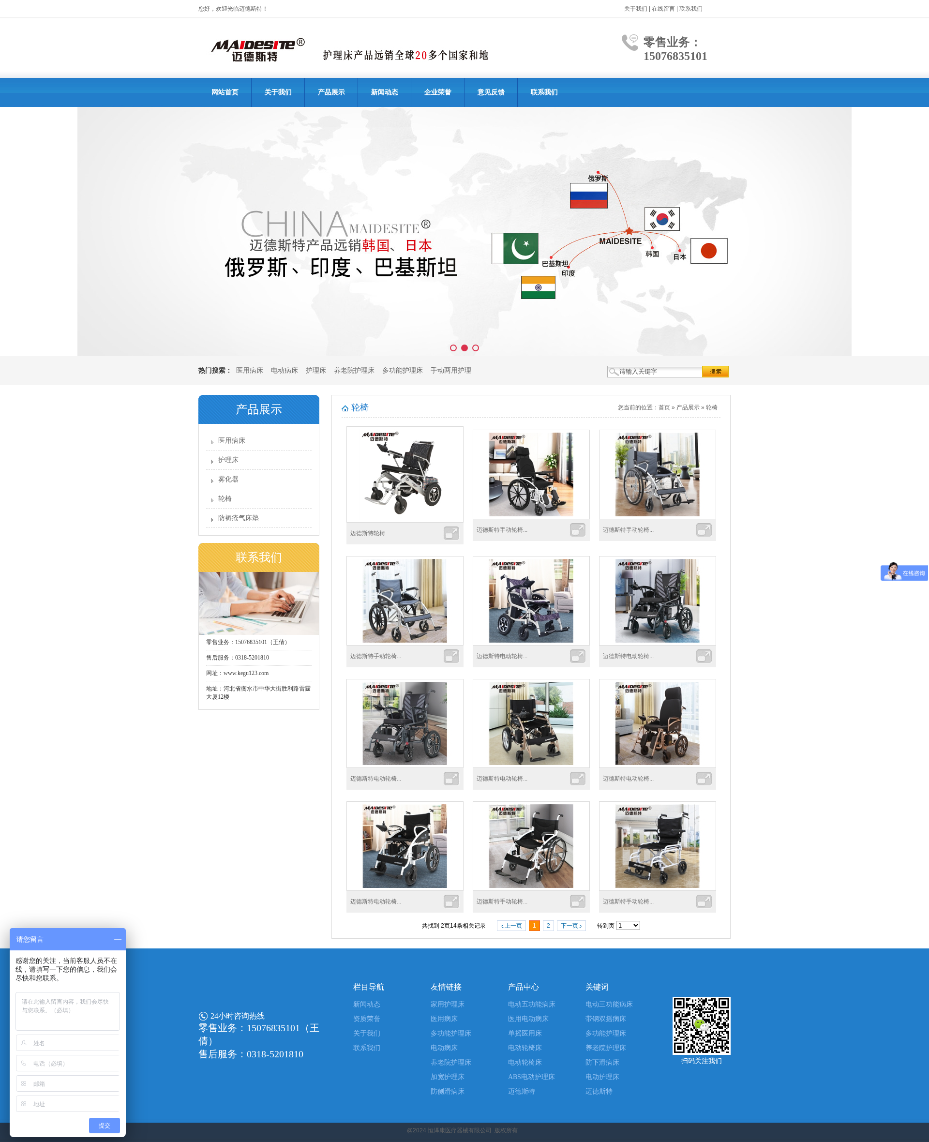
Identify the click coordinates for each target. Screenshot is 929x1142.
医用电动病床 (528, 1018)
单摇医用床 (525, 1033)
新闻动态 (384, 92)
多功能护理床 (402, 370)
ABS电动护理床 (531, 1077)
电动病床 (284, 370)
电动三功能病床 (609, 1004)
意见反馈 (491, 92)
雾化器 (228, 479)
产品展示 (331, 92)
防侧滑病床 (447, 1091)
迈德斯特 (521, 1091)
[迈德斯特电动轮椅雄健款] (531, 643)
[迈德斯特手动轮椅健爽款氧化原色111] (405, 643)
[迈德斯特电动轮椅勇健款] (531, 766)
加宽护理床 (447, 1077)
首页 (664, 407)
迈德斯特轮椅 (367, 533)
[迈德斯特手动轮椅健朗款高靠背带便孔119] (531, 517)
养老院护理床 (354, 370)
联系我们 (691, 8)
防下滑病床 (602, 1062)
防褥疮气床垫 (238, 518)
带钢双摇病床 (605, 1018)
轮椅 (225, 498)
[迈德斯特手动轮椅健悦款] (531, 889)
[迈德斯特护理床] (464, 231)
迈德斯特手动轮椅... (502, 529)
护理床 (316, 370)
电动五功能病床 (531, 1004)
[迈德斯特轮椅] (405, 520)
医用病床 (249, 370)
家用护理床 (447, 1004)
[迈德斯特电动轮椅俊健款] (657, 766)
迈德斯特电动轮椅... (502, 656)
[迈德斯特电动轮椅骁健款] (657, 643)
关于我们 (635, 8)
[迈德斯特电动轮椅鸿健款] (405, 766)
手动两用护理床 (454, 370)
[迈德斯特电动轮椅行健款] (405, 889)
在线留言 (663, 8)
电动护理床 (602, 1077)
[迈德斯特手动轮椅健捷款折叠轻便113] (657, 889)
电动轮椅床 (525, 1048)
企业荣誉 (437, 92)
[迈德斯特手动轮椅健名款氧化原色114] (657, 517)
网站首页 (225, 92)
